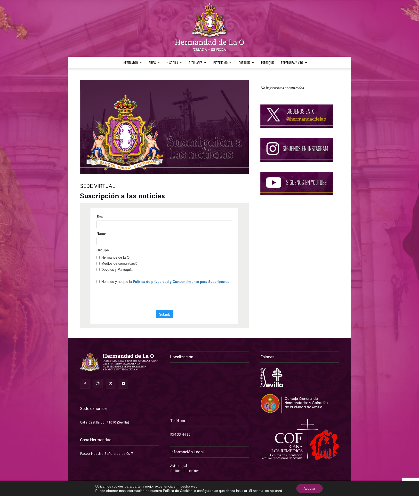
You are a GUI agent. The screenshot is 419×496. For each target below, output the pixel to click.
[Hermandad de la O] (209, 28)
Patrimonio (220, 62)
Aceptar (309, 488)
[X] (110, 384)
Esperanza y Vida (292, 62)
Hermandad (130, 62)
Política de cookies (185, 470)
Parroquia (267, 62)
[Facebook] (85, 384)
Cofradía (244, 62)
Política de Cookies (177, 491)
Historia (172, 62)
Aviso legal (178, 465)
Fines (152, 62)
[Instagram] (98, 383)
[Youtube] (123, 384)
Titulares (195, 62)
